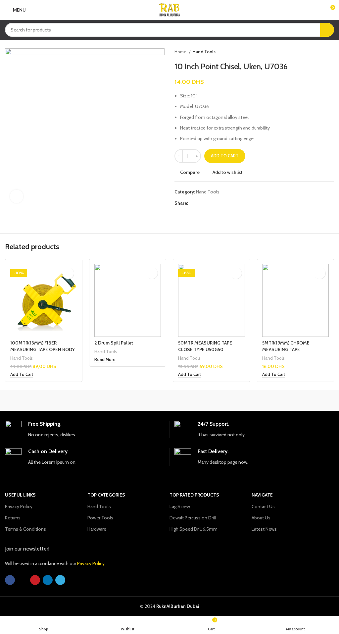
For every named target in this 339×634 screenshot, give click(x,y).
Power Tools (100, 518)
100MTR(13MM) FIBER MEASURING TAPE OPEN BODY (42, 346)
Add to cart (225, 155)
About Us (261, 518)
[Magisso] (128, 400)
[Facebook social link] (193, 203)
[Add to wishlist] (68, 273)
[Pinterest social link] (209, 203)
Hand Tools (204, 51)
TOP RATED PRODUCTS (194, 495)
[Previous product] (317, 52)
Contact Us (263, 506)
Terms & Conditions (25, 529)
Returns (13, 518)
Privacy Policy (18, 506)
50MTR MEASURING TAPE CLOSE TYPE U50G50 (205, 346)
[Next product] (330, 52)
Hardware (96, 529)
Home (180, 51)
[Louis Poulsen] (211, 400)
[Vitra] (46, 400)
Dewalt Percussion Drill (193, 518)
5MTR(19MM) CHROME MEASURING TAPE (286, 346)
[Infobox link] (84, 429)
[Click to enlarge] (16, 196)
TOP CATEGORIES (106, 495)
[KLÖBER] (293, 400)
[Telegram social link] (224, 203)
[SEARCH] (327, 30)
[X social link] (201, 203)
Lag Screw (180, 506)
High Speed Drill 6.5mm (194, 529)
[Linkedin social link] (216, 203)
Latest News (264, 529)
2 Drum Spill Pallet (113, 343)
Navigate (262, 495)
